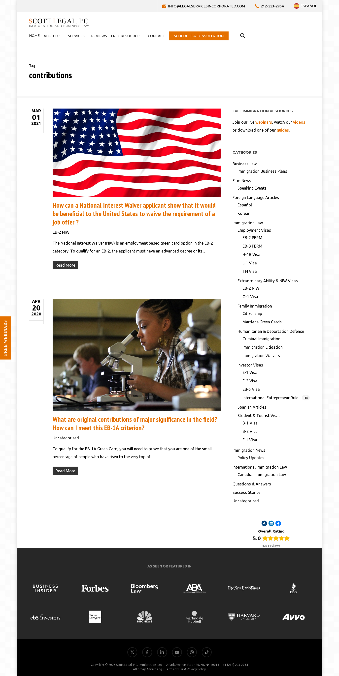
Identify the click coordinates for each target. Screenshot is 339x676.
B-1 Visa (250, 423)
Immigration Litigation (262, 347)
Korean (243, 213)
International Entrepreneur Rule (275, 397)
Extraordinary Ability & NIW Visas (267, 281)
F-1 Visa (249, 440)
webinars (263, 122)
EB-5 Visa (251, 389)
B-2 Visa (250, 431)
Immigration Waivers (261, 355)
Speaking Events (252, 188)
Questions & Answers (252, 484)
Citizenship (252, 313)
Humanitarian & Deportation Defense (270, 331)
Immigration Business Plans (262, 171)
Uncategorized (66, 438)
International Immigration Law (260, 467)
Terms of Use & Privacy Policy (185, 669)
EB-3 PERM (252, 246)
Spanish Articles (251, 407)
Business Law (245, 164)
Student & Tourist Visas (258, 415)
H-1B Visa (251, 254)
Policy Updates (250, 457)
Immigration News (249, 450)
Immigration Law (248, 223)
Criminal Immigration (261, 339)
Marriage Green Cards (262, 322)
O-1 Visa (250, 296)
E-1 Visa (249, 372)
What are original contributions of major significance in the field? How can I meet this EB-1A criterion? (135, 423)
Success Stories (247, 492)
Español (244, 205)
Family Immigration (254, 306)
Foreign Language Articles (256, 197)
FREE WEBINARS (5, 338)
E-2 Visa (249, 381)
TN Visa (249, 271)
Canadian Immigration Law (261, 474)
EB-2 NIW (61, 232)
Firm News (242, 180)
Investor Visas (250, 365)
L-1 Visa (249, 263)
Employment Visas (254, 230)
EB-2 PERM (252, 237)
